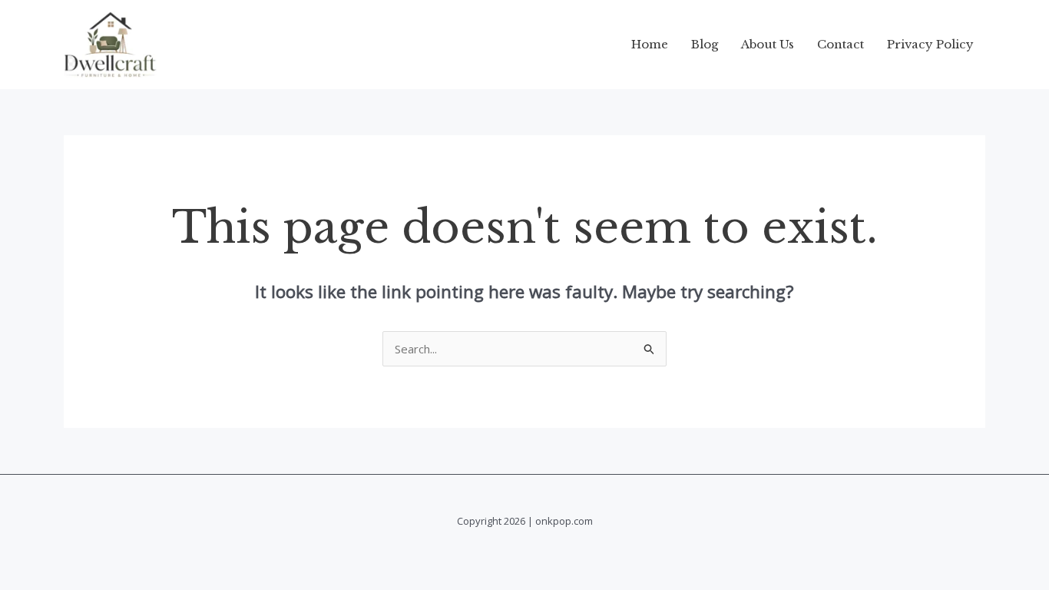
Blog (704, 44)
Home (649, 44)
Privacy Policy (930, 44)
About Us (767, 44)
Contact (840, 44)
